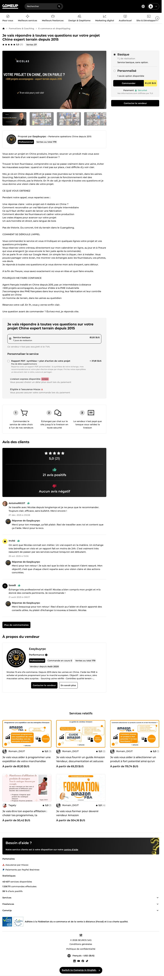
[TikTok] (87, 961)
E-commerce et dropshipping (54, 28)
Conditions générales (81, 944)
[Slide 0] (14, 119)
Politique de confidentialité (80, 949)
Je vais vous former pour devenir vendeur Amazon (77, 813)
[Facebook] (83, 961)
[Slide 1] (42, 119)
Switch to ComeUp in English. (79, 970)
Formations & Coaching (21, 28)
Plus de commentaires (16, 625)
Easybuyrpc (39, 136)
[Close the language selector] (99, 970)
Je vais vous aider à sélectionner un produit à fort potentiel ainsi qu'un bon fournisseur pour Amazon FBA (133, 761)
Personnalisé (126, 71)
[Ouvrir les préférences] (143, 6)
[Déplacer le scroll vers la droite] (157, 18)
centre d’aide (71, 849)
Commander (128, 83)
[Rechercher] (59, 6)
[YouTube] (78, 961)
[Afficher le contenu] (157, 897)
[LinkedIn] (74, 961)
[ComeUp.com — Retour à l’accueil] (10, 6)
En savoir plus (68, 685)
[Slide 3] (96, 119)
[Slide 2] (69, 119)
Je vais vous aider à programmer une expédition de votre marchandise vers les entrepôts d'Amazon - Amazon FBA (26, 763)
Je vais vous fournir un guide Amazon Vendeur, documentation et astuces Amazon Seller (80, 761)
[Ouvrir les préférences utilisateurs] (156, 6)
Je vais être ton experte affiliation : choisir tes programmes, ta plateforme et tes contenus (24, 815)
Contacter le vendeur (135, 103)
